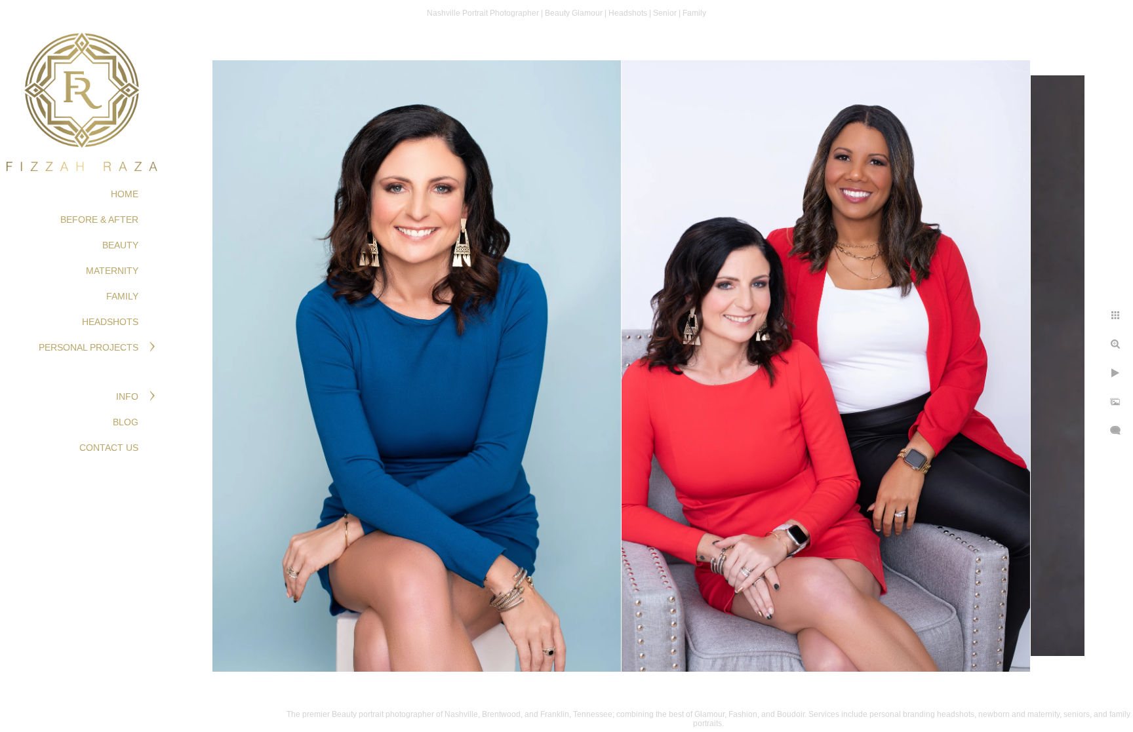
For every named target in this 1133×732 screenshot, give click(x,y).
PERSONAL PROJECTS (88, 347)
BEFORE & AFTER (99, 219)
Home (124, 194)
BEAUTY (120, 245)
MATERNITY (112, 270)
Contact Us (108, 447)
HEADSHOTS (110, 322)
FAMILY (122, 296)
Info (127, 396)
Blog (125, 422)
